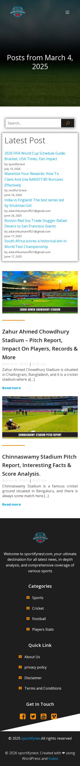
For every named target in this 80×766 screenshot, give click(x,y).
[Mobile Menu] (67, 12)
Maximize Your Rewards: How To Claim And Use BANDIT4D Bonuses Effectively (33, 179)
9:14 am (39, 364)
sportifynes (30, 738)
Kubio (53, 758)
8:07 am (39, 480)
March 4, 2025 (15, 364)
